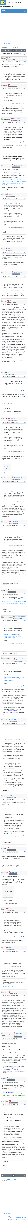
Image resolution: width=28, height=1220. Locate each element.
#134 (24, 376)
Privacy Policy (5, 1216)
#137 (24, 525)
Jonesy (10, 1078)
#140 (24, 663)
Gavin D (12, 848)
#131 (24, 252)
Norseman (13, 992)
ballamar (12, 85)
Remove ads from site (6, 43)
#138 (24, 594)
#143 (24, 851)
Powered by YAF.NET (15, 1216)
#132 (24, 276)
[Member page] (23, 2)
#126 (24, 61)
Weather (14, 46)
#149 (24, 1082)
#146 (24, 951)
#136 (24, 481)
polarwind (13, 719)
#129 (24, 169)
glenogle (12, 418)
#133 (24, 304)
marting (12, 590)
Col (8, 372)
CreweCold (14, 872)
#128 (24, 122)
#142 (24, 799)
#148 (24, 1038)
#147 (24, 995)
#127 (24, 88)
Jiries (9, 908)
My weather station (8, 986)
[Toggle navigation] (24, 11)
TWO (3, 11)
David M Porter (17, 118)
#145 (24, 912)
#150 (24, 1104)
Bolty (9, 947)
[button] (2, 50)
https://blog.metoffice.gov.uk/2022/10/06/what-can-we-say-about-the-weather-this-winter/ (14, 636)
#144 (24, 876)
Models (18, 2)
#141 (24, 723)
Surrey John (15, 521)
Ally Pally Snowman (21, 616)
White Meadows (18, 165)
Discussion (7, 46)
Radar (10, 2)
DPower (11, 300)
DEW (9, 248)
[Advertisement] (14, 27)
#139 (24, 620)
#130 (24, 198)
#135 (24, 422)
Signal (14, 2)
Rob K (10, 57)
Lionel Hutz (14, 1101)
